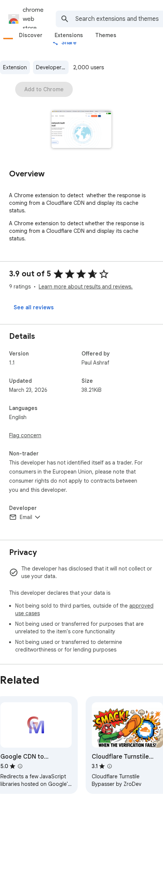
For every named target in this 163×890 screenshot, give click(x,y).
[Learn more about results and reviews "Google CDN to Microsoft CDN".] (20, 766)
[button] (82, 130)
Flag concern (25, 435)
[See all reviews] (33, 307)
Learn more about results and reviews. (86, 286)
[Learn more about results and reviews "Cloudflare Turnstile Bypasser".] (109, 766)
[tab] (31, 35)
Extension (15, 67)
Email (26, 517)
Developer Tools (52, 67)
